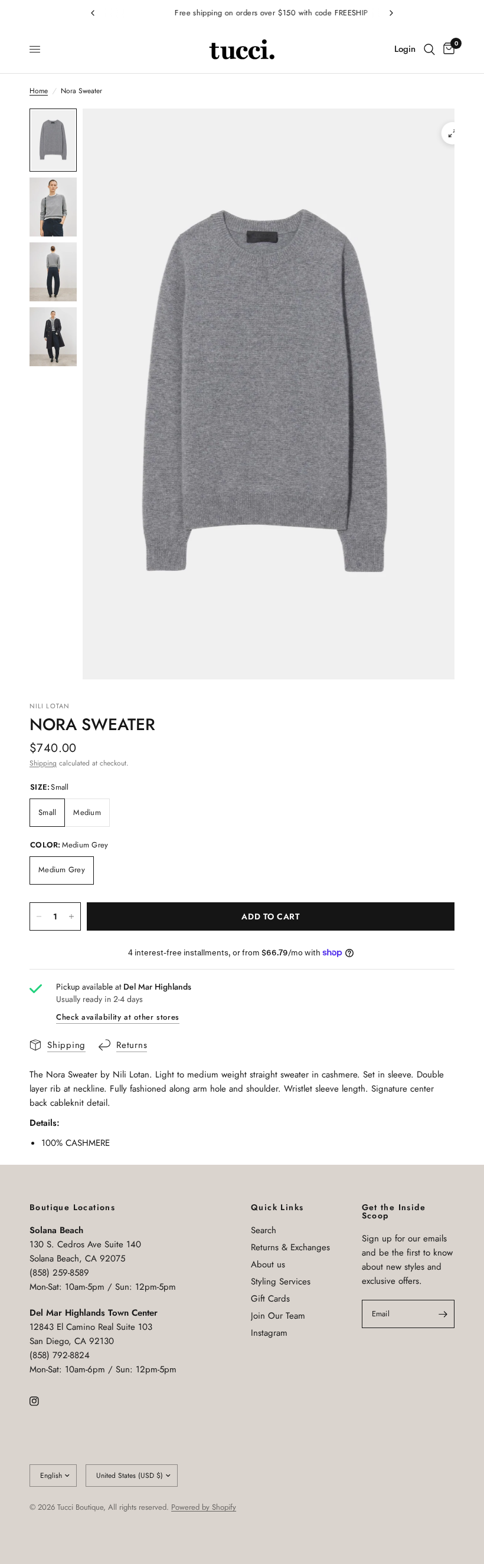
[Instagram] (42, 1401)
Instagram (269, 1332)
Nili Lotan (50, 706)
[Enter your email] (442, 1314)
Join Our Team (278, 1315)
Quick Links (277, 1207)
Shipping (43, 763)
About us (268, 1264)
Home (39, 91)
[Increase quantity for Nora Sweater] (71, 916)
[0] (446, 49)
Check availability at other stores (117, 1017)
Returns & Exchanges (290, 1247)
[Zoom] (453, 133)
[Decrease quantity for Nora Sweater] (39, 916)
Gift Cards (270, 1298)
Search (263, 1230)
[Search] (429, 49)
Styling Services (280, 1281)
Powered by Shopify (203, 1507)
